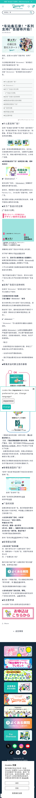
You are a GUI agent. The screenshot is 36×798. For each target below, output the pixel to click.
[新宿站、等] (31, 12)
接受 (17, 783)
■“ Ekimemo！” (9, 85)
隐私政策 (25, 778)
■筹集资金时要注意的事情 (13, 100)
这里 (23, 497)
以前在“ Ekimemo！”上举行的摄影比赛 (16, 330)
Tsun (32, 119)
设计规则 (18, 253)
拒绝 (17, 788)
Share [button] (6, 623)
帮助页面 (17, 582)
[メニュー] (3, 6)
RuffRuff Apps (24, 119)
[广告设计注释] (10, 93)
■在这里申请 (8, 115)
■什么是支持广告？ (10, 81)
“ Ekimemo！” (20, 183)
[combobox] (18, 12)
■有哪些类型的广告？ (11, 104)
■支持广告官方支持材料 (12, 97)
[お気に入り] (29, 6)
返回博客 (19, 631)
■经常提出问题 (9, 112)
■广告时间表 (8, 108)
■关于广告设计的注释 (11, 89)
